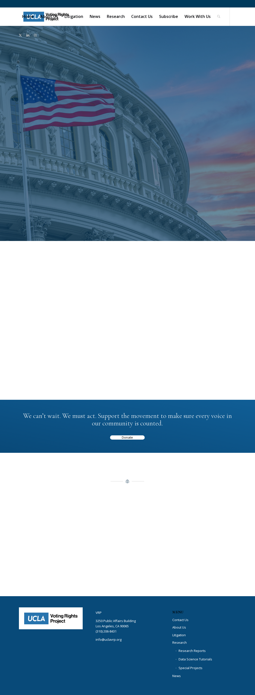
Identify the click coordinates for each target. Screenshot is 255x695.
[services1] (204, 309)
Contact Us (204, 282)
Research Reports (192, 650)
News (176, 676)
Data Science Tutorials (195, 659)
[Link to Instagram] (35, 35)
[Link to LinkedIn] (28, 35)
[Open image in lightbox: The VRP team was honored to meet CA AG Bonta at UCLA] (90, 581)
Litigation (179, 635)
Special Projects (190, 668)
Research (179, 642)
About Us (179, 627)
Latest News (50, 282)
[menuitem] (28, 16)
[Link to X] (20, 35)
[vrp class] (127, 319)
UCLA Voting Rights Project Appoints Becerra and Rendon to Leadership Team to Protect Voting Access (51, 335)
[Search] (219, 16)
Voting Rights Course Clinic (127, 286)
